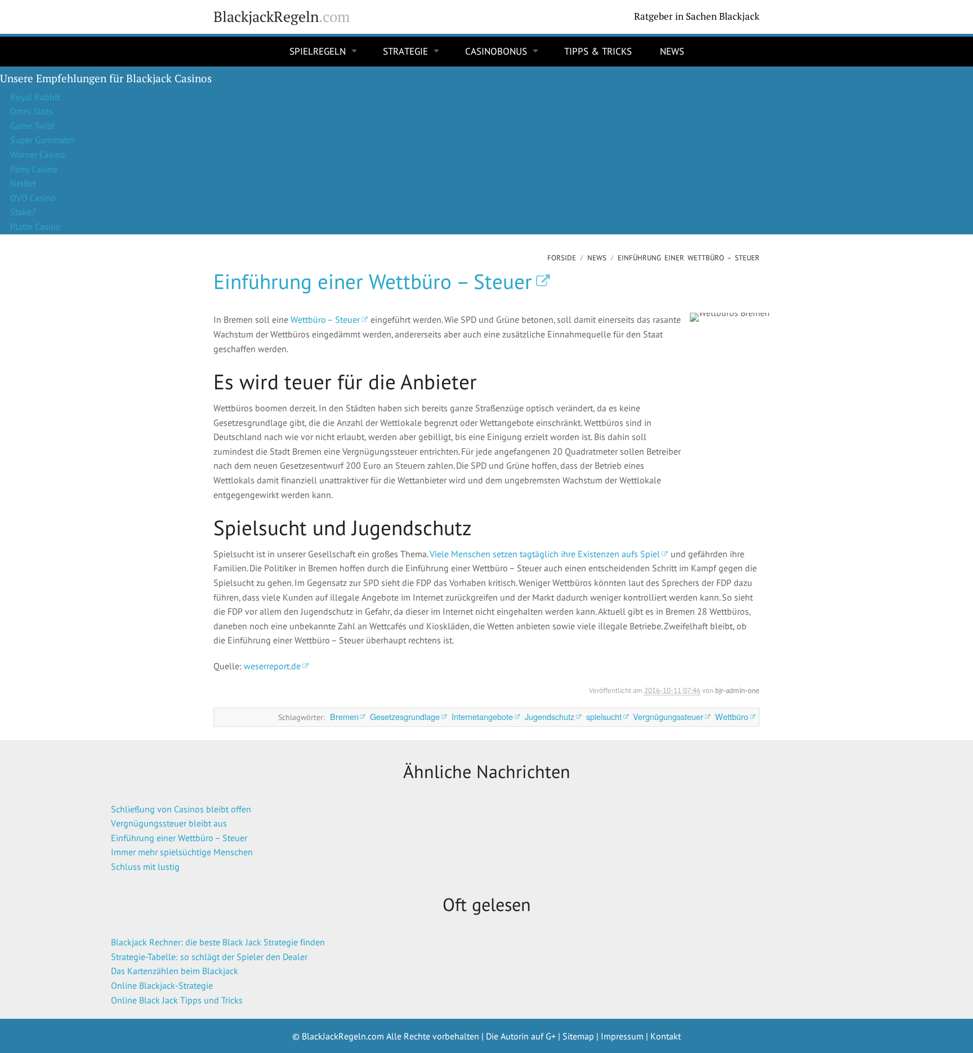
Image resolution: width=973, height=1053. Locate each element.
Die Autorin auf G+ (521, 1036)
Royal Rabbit (35, 97)
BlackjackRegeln (281, 16)
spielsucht (604, 716)
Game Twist (32, 125)
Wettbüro (731, 716)
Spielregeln (317, 51)
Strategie (405, 51)
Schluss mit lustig (145, 866)
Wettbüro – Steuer (325, 319)
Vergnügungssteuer (668, 716)
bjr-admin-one (737, 690)
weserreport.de (272, 666)
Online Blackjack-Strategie (162, 985)
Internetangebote (482, 716)
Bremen (344, 716)
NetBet (23, 183)
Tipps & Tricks (598, 51)
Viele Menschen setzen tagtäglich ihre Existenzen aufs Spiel (545, 553)
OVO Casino (33, 197)
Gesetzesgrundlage (405, 716)
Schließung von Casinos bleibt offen (181, 809)
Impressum (622, 1036)
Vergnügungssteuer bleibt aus (169, 823)
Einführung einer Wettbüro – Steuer (372, 281)
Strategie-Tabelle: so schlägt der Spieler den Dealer (209, 956)
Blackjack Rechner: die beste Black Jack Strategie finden (218, 942)
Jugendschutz (549, 716)
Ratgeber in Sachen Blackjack (697, 16)
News (672, 51)
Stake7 (23, 211)
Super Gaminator (42, 139)
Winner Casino (37, 154)
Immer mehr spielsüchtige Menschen (182, 851)
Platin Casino (35, 226)
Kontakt (665, 1036)
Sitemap (578, 1036)
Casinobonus (496, 51)
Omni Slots (31, 111)
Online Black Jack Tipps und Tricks (177, 1000)
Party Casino (33, 169)
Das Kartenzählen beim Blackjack (174, 970)
